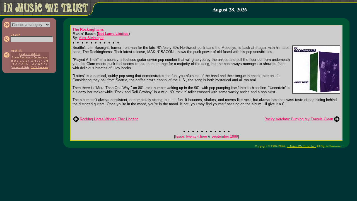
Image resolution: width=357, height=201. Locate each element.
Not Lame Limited (113, 34)
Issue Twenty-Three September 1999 (206, 136)
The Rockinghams (88, 29)
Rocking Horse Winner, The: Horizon (109, 119)
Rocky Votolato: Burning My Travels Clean (298, 119)
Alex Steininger (91, 38)
